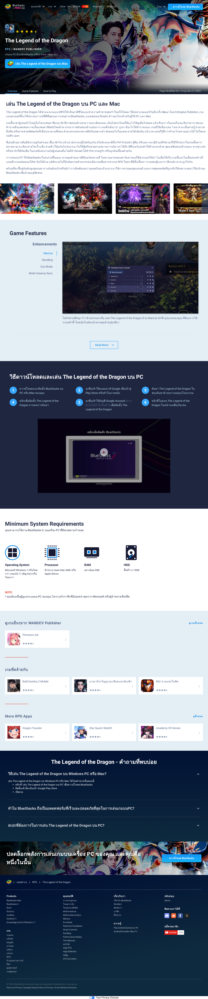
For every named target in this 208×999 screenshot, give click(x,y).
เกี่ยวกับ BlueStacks (122, 900)
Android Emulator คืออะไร (125, 931)
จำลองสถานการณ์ (15, 960)
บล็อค (63, 6)
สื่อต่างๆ (117, 915)
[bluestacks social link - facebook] (180, 915)
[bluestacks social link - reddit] (173, 915)
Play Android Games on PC (126, 928)
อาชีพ (116, 911)
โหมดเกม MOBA (70, 908)
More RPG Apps (18, 716)
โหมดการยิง (68, 904)
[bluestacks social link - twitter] (187, 915)
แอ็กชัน (10, 939)
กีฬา (8, 964)
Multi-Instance (69, 911)
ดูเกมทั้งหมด (196, 623)
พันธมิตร (97, 6)
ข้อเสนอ (10, 911)
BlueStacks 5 (12, 904)
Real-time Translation (72, 926)
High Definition (69, 951)
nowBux (10, 915)
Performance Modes (72, 937)
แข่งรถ (10, 953)
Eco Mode (67, 922)
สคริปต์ (66, 944)
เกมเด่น (10, 935)
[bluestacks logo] (15, 7)
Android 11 (12, 918)
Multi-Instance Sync (72, 915)
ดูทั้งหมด (198, 716)
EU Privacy (48, 988)
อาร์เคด (10, 946)
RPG (8, 49)
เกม (50, 6)
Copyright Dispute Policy (33, 988)
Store (80, 6)
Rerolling (67, 933)
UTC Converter (69, 959)
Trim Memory (69, 940)
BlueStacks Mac (14, 900)
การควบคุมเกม (69, 900)
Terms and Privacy (14, 988)
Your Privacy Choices (107, 997)
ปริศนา (10, 949)
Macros (66, 918)
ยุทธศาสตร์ (12, 968)
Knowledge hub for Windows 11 (21, 922)
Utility (65, 955)
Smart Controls (70, 929)
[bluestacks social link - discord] (166, 915)
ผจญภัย (10, 942)
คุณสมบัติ (36, 6)
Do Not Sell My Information (66, 988)
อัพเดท (167, 900)
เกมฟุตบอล (11, 971)
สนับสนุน (111, 6)
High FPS (67, 948)
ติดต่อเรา (118, 908)
